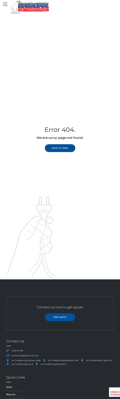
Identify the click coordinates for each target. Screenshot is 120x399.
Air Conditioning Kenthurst (53, 364)
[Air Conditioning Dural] (7, 364)
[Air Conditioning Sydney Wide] (7, 360)
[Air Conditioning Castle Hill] (82, 360)
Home (9, 387)
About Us (10, 394)
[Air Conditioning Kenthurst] (36, 364)
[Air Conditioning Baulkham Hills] (44, 360)
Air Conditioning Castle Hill (99, 360)
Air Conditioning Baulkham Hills (63, 360)
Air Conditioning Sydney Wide (26, 360)
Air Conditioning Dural (22, 364)
